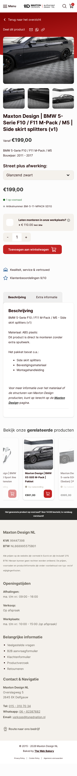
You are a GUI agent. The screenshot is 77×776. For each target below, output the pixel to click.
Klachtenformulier (19, 656)
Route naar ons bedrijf (24, 729)
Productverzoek (18, 662)
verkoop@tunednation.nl (29, 717)
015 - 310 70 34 (20, 706)
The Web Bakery (44, 750)
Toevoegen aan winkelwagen (28, 249)
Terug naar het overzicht (24, 19)
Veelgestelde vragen (21, 645)
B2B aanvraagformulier (22, 650)
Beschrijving (17, 297)
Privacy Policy (19, 758)
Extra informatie (46, 297)
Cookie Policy (34, 758)
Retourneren (15, 668)
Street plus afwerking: (25, 165)
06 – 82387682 (29, 711)
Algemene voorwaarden (53, 758)
